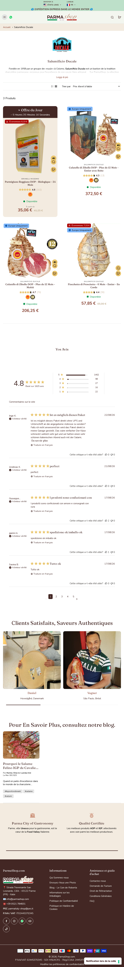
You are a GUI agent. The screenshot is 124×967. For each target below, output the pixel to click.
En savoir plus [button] (39, 440)
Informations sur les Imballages (59, 894)
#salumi (8, 796)
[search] (112, 17)
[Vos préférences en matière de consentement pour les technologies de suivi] (119, 962)
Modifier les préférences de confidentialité (62, 964)
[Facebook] (6, 921)
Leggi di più (62, 77)
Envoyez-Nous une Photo (62, 882)
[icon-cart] (119, 17)
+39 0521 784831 (34, 841)
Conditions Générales (101, 896)
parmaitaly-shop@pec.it (20, 908)
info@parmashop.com (34, 846)
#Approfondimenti (13, 791)
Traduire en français (43, 445)
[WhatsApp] (10, 17)
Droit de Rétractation (101, 890)
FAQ (92, 901)
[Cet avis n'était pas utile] (112, 454)
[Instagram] (14, 921)
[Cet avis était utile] (106, 454)
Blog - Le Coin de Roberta (63, 887)
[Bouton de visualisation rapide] (53, 161)
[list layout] (52, 86)
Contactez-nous (98, 880)
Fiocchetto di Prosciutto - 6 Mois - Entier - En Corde (94, 286)
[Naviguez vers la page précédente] (47, 599)
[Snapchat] (22, 921)
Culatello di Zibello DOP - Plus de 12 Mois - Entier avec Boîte (94, 169)
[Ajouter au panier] (53, 169)
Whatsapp (32, 836)
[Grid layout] (56, 86)
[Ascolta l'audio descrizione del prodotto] (53, 158)
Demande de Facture (101, 885)
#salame (28, 791)
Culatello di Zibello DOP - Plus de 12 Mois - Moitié (30, 286)
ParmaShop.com (66, 956)
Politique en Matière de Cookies (61, 907)
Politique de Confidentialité (63, 900)
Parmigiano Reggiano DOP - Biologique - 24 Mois (30, 183)
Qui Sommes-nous (59, 877)
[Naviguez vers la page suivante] (77, 599)
